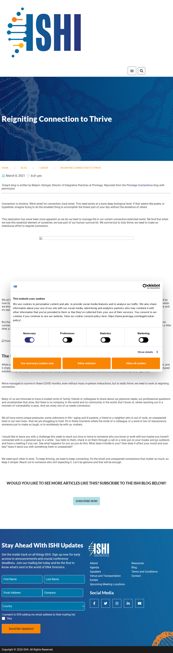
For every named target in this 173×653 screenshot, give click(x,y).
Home (5, 167)
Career (43, 167)
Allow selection (87, 363)
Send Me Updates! (21, 628)
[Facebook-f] (94, 603)
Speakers (95, 571)
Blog (24, 167)
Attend (94, 563)
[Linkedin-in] (128, 603)
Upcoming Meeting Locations (107, 584)
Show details (145, 352)
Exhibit (94, 580)
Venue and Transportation (105, 575)
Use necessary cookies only (37, 363)
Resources (137, 563)
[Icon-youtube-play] (139, 603)
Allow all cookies (136, 363)
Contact (136, 575)
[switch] (67, 340)
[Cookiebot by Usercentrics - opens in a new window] (145, 286)
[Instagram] (117, 603)
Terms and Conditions (144, 571)
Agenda (94, 567)
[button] (132, 71)
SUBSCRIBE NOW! (86, 501)
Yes (9, 618)
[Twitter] (105, 603)
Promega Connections (140, 185)
